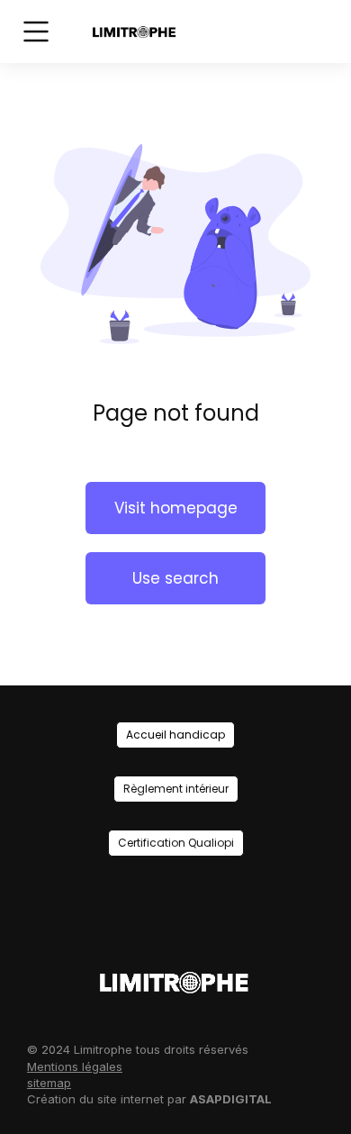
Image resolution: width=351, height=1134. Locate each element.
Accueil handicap (175, 734)
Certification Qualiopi (176, 842)
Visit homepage (176, 508)
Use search (175, 578)
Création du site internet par (149, 1099)
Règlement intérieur (176, 788)
